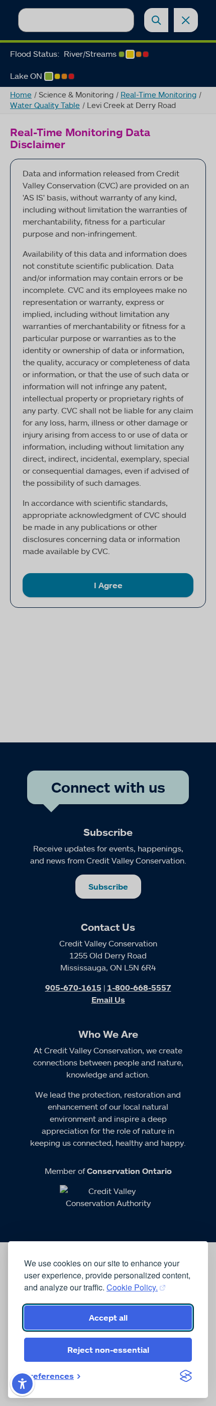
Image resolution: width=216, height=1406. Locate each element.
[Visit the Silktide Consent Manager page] (186, 1376)
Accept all (108, 1318)
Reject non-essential (108, 1350)
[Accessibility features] (22, 1383)
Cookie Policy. (132, 1287)
